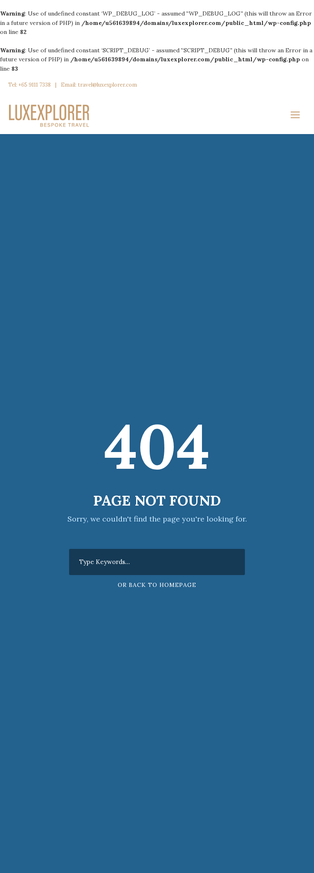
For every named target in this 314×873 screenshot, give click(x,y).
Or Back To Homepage (157, 585)
